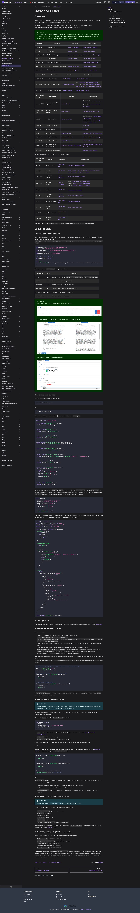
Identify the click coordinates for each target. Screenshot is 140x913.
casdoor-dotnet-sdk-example (76, 195)
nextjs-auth (86, 125)
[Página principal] (36, 7)
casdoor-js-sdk (67, 78)
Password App (49, 2)
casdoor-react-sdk (66, 119)
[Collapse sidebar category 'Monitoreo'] (19, 458)
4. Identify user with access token (116, 20)
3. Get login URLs (113, 16)
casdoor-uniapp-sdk (73, 70)
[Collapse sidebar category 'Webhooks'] (19, 393)
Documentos (18, 2)
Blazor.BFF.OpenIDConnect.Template (71, 145)
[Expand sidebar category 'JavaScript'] (19, 432)
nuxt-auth (85, 129)
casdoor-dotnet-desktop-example (88, 82)
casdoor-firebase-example (90, 62)
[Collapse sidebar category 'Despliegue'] (19, 36)
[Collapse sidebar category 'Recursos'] (19, 249)
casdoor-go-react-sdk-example (76, 165)
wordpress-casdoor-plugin (75, 190)
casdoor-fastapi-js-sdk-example (81, 185)
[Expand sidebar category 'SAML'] (19, 105)
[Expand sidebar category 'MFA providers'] (19, 298)
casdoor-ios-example (89, 51)
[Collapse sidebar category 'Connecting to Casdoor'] (19, 58)
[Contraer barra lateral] (11, 886)
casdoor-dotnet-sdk (73, 66)
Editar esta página (41, 862)
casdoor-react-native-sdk (75, 55)
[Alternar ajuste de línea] (99, 247)
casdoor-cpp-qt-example (82, 90)
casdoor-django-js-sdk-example (81, 183)
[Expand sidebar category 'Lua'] (19, 434)
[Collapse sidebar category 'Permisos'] (19, 197)
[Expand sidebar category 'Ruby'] (19, 440)
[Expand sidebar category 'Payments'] (19, 230)
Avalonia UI (79, 86)
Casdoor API (27, 899)
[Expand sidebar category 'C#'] (19, 424)
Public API (49, 827)
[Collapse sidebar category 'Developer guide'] (19, 115)
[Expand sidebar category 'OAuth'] (19, 214)
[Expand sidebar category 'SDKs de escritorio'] (19, 78)
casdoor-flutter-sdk (73, 58)
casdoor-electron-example (83, 78)
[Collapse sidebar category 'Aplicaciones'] (19, 143)
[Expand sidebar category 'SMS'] (19, 220)
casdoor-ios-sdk (72, 51)
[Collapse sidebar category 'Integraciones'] (19, 419)
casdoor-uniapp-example (90, 70)
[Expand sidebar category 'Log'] (19, 243)
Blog (56, 2)
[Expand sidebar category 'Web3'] (19, 236)
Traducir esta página (56, 862)
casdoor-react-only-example (91, 111)
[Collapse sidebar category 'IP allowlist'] (19, 321)
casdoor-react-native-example (91, 55)
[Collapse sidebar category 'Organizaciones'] (19, 123)
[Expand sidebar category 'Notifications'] (19, 222)
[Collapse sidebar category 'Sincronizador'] (19, 336)
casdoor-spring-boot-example (92, 170)
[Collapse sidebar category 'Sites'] (19, 326)
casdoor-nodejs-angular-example (92, 137)
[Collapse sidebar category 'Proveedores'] (19, 209)
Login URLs (99, 624)
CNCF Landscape (86, 909)
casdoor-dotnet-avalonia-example (92, 86)
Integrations (41, 2)
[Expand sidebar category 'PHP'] (19, 437)
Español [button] (99, 2)
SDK (25, 901)
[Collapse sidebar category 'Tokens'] (19, 373)
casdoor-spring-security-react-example (78, 172)
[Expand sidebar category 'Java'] (19, 429)
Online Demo (129, 2)
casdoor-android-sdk (73, 47)
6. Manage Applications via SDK (117, 27)
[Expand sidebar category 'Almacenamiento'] (19, 225)
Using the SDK (111, 9)
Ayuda (60, 2)
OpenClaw (34, 2)
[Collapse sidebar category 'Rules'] (19, 331)
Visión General (27, 896)
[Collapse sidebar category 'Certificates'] (19, 368)
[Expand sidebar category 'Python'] (19, 445)
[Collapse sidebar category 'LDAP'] (19, 399)
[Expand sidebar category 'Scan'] (19, 246)
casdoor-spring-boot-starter (75, 170)
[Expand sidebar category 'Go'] (19, 427)
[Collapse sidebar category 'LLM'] (19, 28)
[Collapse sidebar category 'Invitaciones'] (19, 316)
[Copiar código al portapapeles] (101, 247)
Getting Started (28, 894)
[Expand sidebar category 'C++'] (19, 421)
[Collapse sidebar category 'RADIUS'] (19, 408)
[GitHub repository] (105, 2)
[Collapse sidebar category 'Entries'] (19, 453)
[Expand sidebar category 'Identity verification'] (19, 241)
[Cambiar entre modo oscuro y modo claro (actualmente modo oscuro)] (137, 2)
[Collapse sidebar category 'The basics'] (19, 6)
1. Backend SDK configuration (115, 11)
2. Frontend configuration (114, 13)
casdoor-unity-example (89, 66)
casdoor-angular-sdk (67, 137)
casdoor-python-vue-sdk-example (68, 38)
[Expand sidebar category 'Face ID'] (19, 238)
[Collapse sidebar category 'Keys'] (19, 254)
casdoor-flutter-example (89, 58)
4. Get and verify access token (116, 18)
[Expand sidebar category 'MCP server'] (19, 108)
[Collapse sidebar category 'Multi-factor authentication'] (19, 288)
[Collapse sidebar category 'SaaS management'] (19, 259)
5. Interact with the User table (117, 23)
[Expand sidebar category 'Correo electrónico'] (19, 217)
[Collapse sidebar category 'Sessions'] (19, 379)
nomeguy (100, 862)
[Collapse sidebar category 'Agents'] (19, 448)
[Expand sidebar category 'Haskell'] (19, 442)
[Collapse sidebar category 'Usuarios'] (19, 301)
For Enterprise (67, 2)
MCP (26, 2)
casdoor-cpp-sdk (67, 90)
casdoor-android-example (90, 47)
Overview (110, 7)
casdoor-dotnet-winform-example (91, 84)
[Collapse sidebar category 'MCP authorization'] (19, 185)
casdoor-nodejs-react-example (76, 176)
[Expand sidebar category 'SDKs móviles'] (19, 80)
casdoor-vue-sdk (66, 133)
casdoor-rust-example (74, 201)
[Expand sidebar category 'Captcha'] (19, 233)
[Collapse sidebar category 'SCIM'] (19, 414)
